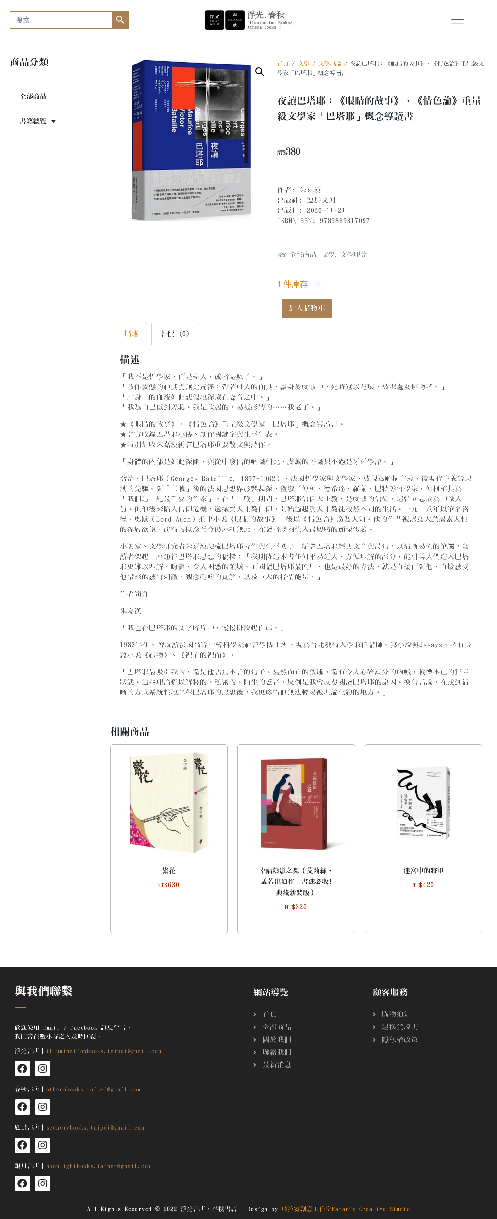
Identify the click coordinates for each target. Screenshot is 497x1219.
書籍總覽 (33, 121)
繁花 (169, 870)
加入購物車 (307, 308)
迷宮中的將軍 (423, 870)
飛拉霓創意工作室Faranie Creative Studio (346, 1209)
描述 (131, 333)
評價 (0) (175, 333)
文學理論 (329, 63)
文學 (303, 63)
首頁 (283, 63)
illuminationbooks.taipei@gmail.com (104, 1051)
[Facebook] (22, 1068)
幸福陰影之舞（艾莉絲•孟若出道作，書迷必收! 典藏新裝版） (296, 881)
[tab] (132, 334)
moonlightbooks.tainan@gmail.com (98, 1166)
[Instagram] (42, 1068)
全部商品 (33, 96)
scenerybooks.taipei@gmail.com (95, 1127)
